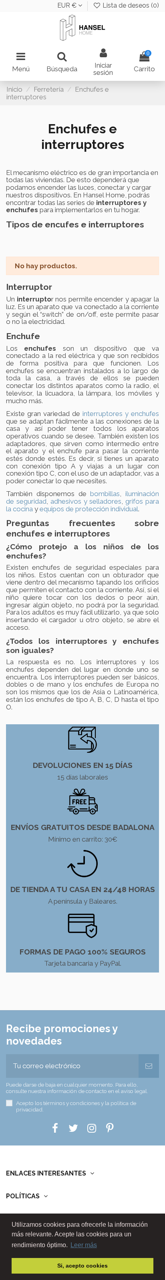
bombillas (105, 494)
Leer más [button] (83, 1245)
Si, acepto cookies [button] (82, 1265)
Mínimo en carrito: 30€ (82, 839)
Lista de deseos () (130, 5)
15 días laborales (82, 777)
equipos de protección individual (89, 509)
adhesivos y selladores (86, 501)
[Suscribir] (149, 1066)
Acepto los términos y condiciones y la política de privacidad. (76, 1106)
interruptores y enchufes (120, 414)
